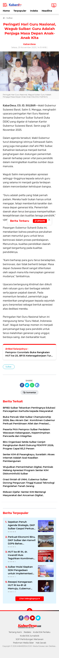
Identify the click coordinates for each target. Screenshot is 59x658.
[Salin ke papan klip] (37, 385)
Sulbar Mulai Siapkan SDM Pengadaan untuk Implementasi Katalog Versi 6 (20, 570)
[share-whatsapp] (32, 385)
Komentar (31, 392)
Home (6, 10)
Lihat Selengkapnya (28, 598)
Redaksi (27, 632)
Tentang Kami (15, 632)
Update (40, 221)
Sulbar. (9, 366)
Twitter (39, 621)
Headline (47, 10)
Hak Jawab (41, 643)
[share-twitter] (27, 385)
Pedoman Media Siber (23, 643)
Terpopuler (20, 10)
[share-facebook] (22, 385)
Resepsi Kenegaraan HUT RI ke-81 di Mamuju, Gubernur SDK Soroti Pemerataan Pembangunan (20, 585)
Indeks (34, 10)
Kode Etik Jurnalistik (29, 636)
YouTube (34, 621)
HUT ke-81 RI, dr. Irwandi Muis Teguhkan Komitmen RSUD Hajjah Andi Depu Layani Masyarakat (20, 555)
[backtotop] (29, 611)
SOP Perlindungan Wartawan (29, 639)
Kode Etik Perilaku (41, 632)
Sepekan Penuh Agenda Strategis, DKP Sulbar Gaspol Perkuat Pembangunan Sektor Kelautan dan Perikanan (21, 525)
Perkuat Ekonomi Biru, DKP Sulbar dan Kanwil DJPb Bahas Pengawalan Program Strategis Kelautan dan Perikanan (21, 540)
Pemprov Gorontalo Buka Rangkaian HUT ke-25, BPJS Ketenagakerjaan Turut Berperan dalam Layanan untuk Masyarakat (29, 354)
